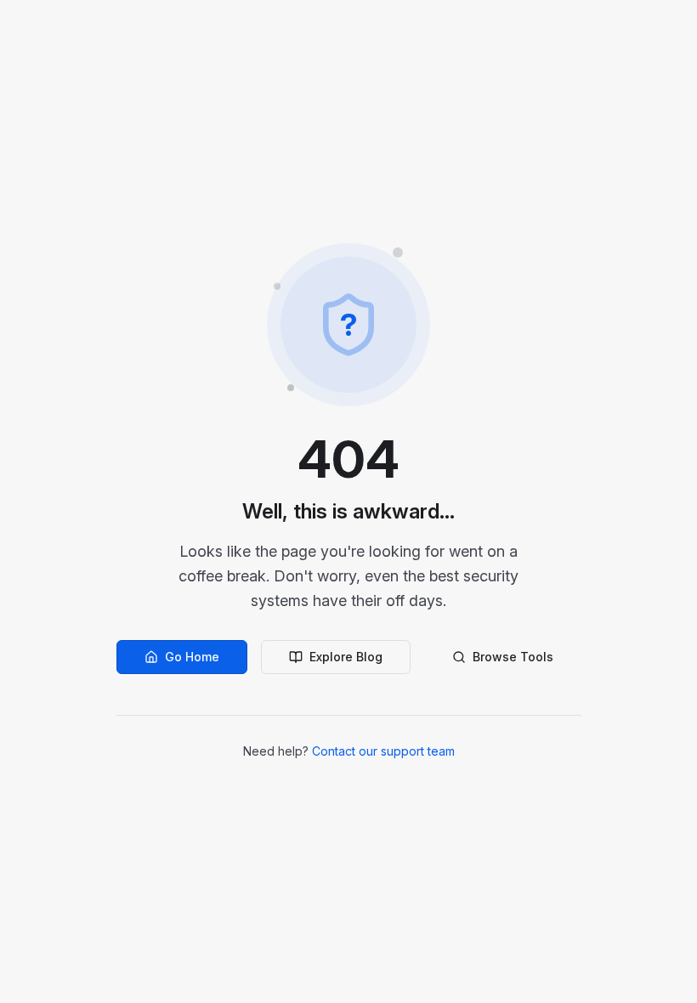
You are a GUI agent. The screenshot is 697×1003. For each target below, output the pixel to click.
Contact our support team (383, 751)
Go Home (192, 656)
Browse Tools (513, 656)
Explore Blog (345, 656)
